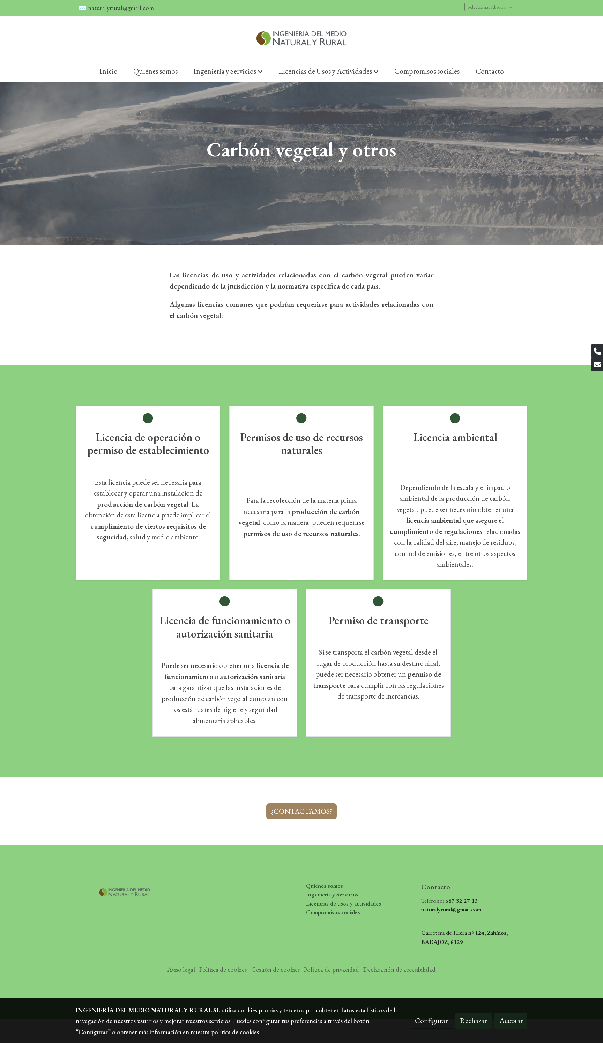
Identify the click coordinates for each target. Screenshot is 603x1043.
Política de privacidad (331, 970)
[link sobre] (128, 890)
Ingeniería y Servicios (332, 894)
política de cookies (235, 1032)
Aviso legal (181, 970)
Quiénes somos (324, 885)
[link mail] (597, 364)
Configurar (431, 1020)
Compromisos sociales (333, 912)
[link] (301, 38)
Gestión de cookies (275, 970)
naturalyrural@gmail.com (121, 8)
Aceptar (511, 1020)
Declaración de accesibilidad (399, 970)
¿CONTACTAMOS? (301, 811)
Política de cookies (223, 970)
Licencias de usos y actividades (343, 903)
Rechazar (473, 1020)
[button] (228, 71)
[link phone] (597, 351)
